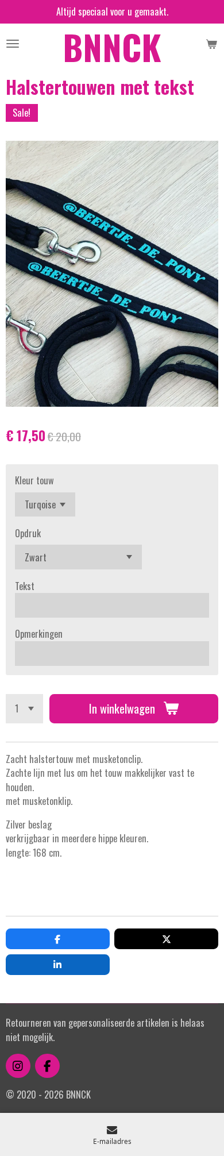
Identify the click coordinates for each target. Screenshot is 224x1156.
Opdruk (28, 533)
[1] (24, 708)
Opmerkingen (39, 634)
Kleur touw (34, 480)
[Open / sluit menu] (12, 44)
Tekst (24, 586)
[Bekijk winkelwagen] (211, 44)
